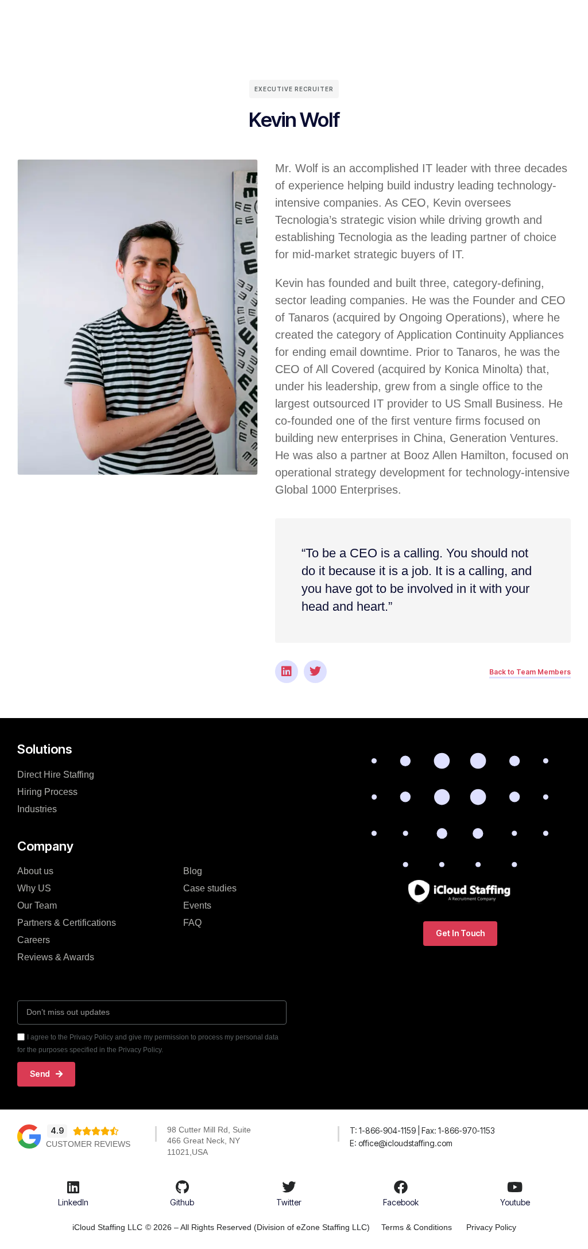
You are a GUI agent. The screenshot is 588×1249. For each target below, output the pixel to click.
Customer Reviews (88, 1144)
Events (197, 905)
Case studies (210, 888)
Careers (33, 940)
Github (182, 1202)
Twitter (288, 1202)
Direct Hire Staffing (55, 774)
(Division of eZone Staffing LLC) (312, 1227)
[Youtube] (515, 1187)
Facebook (401, 1202)
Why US (34, 888)
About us (35, 871)
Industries (37, 809)
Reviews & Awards (55, 957)
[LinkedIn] (73, 1187)
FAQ (192, 923)
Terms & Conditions (416, 1227)
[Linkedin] (286, 671)
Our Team (37, 905)
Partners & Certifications (66, 923)
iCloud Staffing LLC (107, 1227)
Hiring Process (47, 792)
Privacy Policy (491, 1227)
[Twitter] (315, 671)
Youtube (515, 1202)
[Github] (182, 1187)
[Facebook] (401, 1187)
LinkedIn (73, 1202)
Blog (192, 871)
